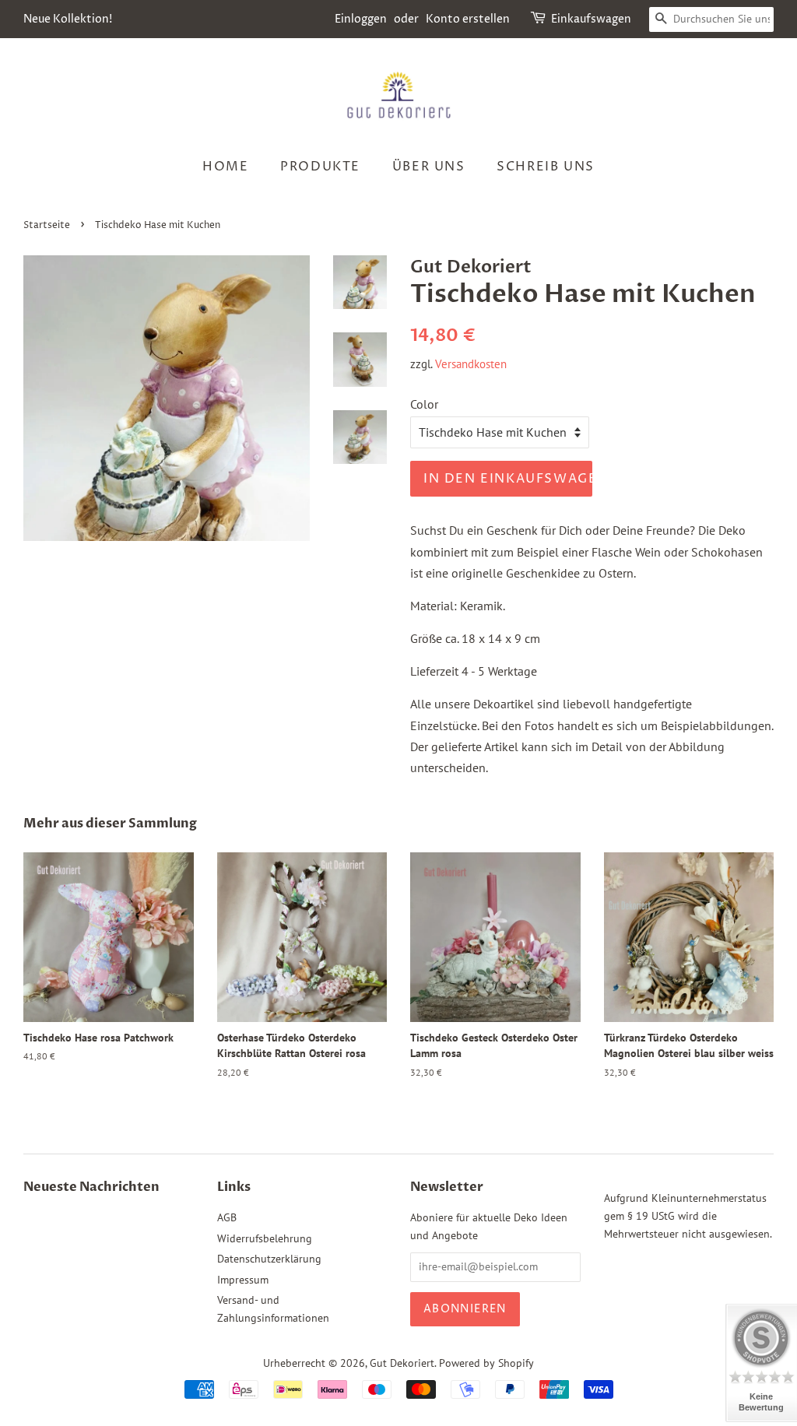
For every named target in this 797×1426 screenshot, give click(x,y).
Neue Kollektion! (67, 19)
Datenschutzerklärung (269, 1259)
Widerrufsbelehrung (264, 1238)
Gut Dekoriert (402, 1363)
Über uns (428, 166)
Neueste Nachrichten (91, 1187)
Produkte (320, 166)
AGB (227, 1217)
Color (424, 404)
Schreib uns (546, 166)
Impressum (243, 1280)
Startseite (46, 225)
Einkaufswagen (591, 19)
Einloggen (361, 19)
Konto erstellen (468, 19)
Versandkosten (471, 363)
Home (225, 166)
